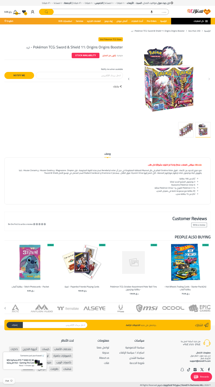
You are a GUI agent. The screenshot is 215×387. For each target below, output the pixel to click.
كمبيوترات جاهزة (62, 355)
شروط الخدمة (137, 363)
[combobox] (104, 12)
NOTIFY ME (19, 75)
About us (104, 357)
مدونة (105, 352)
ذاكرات (14, 349)
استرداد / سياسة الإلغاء (131, 352)
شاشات (67, 369)
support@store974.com (200, 361)
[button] (151, 12)
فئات (106, 363)
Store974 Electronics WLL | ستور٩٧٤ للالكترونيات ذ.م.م (181, 385)
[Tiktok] (188, 370)
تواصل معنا (103, 347)
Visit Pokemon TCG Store (110, 39)
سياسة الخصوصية (134, 347)
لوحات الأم (43, 355)
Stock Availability (85, 55)
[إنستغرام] (195, 370)
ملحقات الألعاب (62, 349)
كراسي (41, 369)
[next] (208, 268)
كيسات (45, 349)
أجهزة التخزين (30, 349)
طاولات (54, 369)
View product (30, 265)
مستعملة (28, 369)
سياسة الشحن (136, 357)
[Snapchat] (182, 370)
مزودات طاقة (44, 362)
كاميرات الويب (63, 362)
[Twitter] (202, 369)
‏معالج (29, 355)
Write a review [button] (199, 225)
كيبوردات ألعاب (24, 362)
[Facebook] (209, 370)
